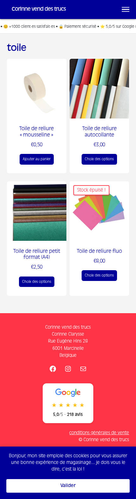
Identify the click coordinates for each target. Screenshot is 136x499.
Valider (68, 486)
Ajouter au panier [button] (37, 159)
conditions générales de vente (99, 433)
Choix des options (99, 159)
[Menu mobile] (125, 9)
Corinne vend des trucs (39, 9)
